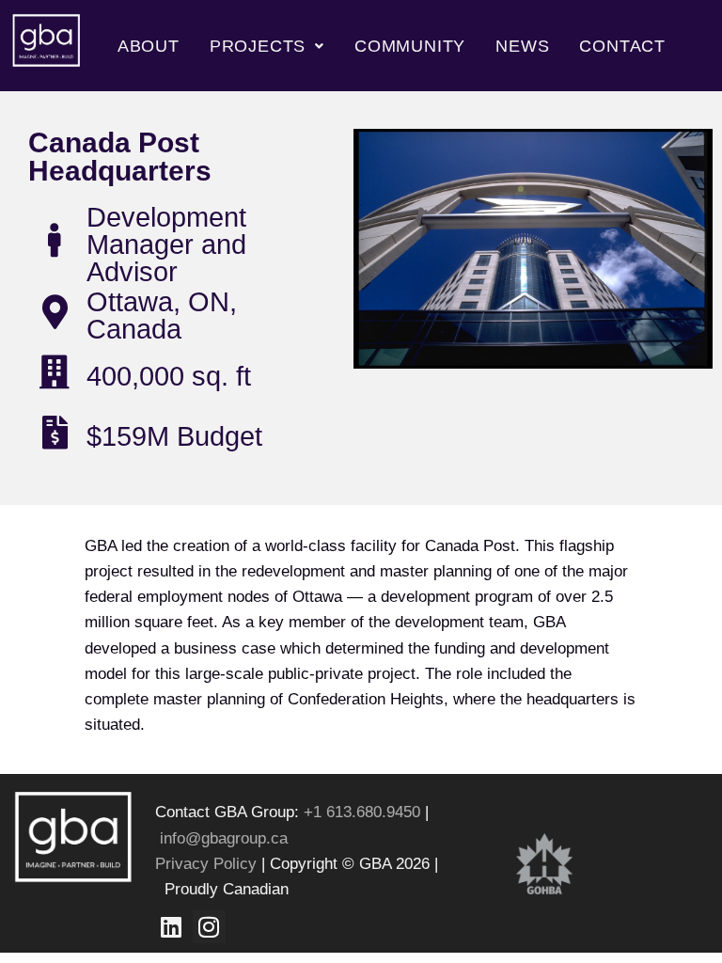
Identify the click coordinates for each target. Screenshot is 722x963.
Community (409, 46)
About (149, 46)
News (522, 46)
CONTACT (622, 46)
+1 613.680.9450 (364, 812)
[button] (267, 46)
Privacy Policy (206, 864)
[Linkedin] (171, 926)
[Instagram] (209, 926)
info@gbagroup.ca (224, 838)
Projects (258, 46)
